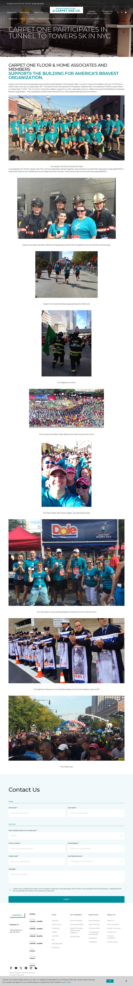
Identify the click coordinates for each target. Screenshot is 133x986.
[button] (118, 12)
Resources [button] (25, 12)
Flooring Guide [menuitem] (94, 928)
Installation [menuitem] (93, 942)
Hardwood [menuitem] (56, 928)
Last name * (72, 807)
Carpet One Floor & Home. (25, 973)
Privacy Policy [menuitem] (112, 942)
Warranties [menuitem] (93, 938)
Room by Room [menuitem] (113, 924)
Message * (12, 869)
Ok (110, 981)
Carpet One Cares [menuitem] (114, 928)
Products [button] (11, 12)
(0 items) (125, 12)
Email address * (73, 843)
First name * (13, 807)
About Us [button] (38, 12)
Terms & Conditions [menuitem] (111, 937)
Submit (66, 899)
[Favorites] (122, 12)
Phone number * (15, 843)
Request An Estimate (108, 12)
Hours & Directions (92, 12)
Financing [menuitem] (55, 947)
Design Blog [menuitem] (74, 936)
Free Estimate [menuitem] (57, 944)
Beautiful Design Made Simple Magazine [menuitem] (76, 930)
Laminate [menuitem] (55, 936)
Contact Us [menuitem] (111, 932)
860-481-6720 (39, 4)
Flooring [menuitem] (55, 921)
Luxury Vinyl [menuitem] (56, 924)
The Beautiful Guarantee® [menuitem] (94, 933)
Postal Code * (13, 856)
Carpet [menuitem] (54, 932)
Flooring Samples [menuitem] (76, 924)
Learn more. (66, 982)
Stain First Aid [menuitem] (94, 924)
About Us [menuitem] (110, 921)
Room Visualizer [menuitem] (76, 921)
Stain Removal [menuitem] (94, 921)
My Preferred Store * (75, 856)
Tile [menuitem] (53, 940)
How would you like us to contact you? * (23, 830)
